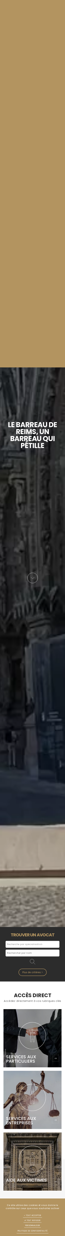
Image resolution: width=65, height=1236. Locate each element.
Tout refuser (33, 1220)
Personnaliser (32, 1225)
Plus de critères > (32, 972)
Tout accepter (33, 1215)
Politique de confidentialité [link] (33, 1231)
